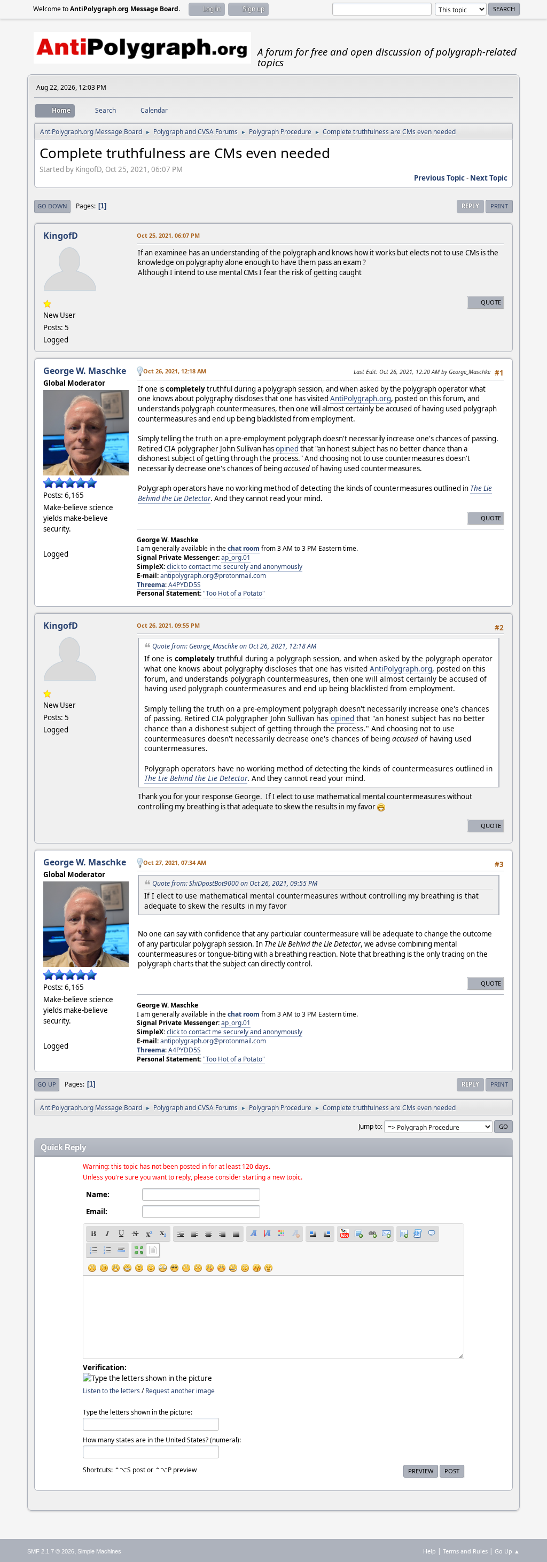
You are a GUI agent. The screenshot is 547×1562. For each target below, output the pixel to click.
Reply (470, 206)
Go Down (52, 206)
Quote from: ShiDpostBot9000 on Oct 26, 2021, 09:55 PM (234, 883)
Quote (491, 302)
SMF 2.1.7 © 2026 (50, 1551)
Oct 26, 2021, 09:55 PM (168, 625)
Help (429, 1551)
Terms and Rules (465, 1551)
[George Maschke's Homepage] (47, 541)
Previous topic (439, 178)
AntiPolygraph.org (360, 398)
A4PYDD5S (184, 584)
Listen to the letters (111, 1390)
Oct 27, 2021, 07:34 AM (174, 862)
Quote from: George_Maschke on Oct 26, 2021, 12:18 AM (234, 646)
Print (499, 206)
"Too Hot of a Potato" (234, 593)
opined (287, 449)
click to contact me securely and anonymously (234, 566)
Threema (151, 584)
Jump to (369, 1126)
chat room (244, 548)
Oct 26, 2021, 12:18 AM (174, 371)
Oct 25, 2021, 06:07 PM (168, 235)
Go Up (46, 1084)
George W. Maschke (84, 371)
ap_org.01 (236, 557)
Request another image (180, 1390)
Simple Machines (99, 1551)
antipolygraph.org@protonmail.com (213, 575)
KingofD (60, 235)
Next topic (488, 178)
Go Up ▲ (507, 1551)
